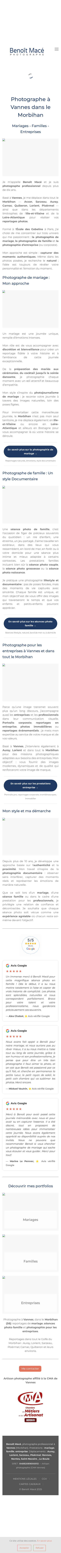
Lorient (13, 1455)
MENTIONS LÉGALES (25, 1478)
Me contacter (30, 1368)
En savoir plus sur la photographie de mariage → (30, 451)
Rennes (46, 1455)
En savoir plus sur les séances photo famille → (30, 623)
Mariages (30, 1220)
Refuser (40, 1548)
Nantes (15, 1458)
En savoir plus (44, 1541)
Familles (31, 1261)
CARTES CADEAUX (30, 1484)
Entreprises (30, 1303)
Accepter (24, 1548)
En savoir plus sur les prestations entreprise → (31, 785)
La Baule (44, 1458)
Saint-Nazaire (29, 1458)
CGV (44, 1478)
